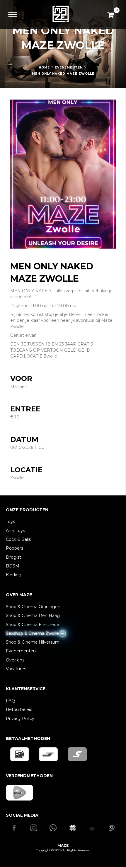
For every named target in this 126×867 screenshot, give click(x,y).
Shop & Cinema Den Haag (33, 615)
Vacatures (16, 668)
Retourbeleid (19, 709)
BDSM (12, 566)
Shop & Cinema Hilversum (32, 642)
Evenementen (69, 67)
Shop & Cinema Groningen (33, 606)
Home (44, 67)
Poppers (14, 548)
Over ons (15, 660)
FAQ (10, 700)
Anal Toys (15, 530)
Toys (10, 521)
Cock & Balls (18, 539)
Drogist (13, 557)
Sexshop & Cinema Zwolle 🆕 (35, 633)
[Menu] (12, 15)
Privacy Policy (20, 718)
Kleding (13, 574)
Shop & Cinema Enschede (32, 624)
